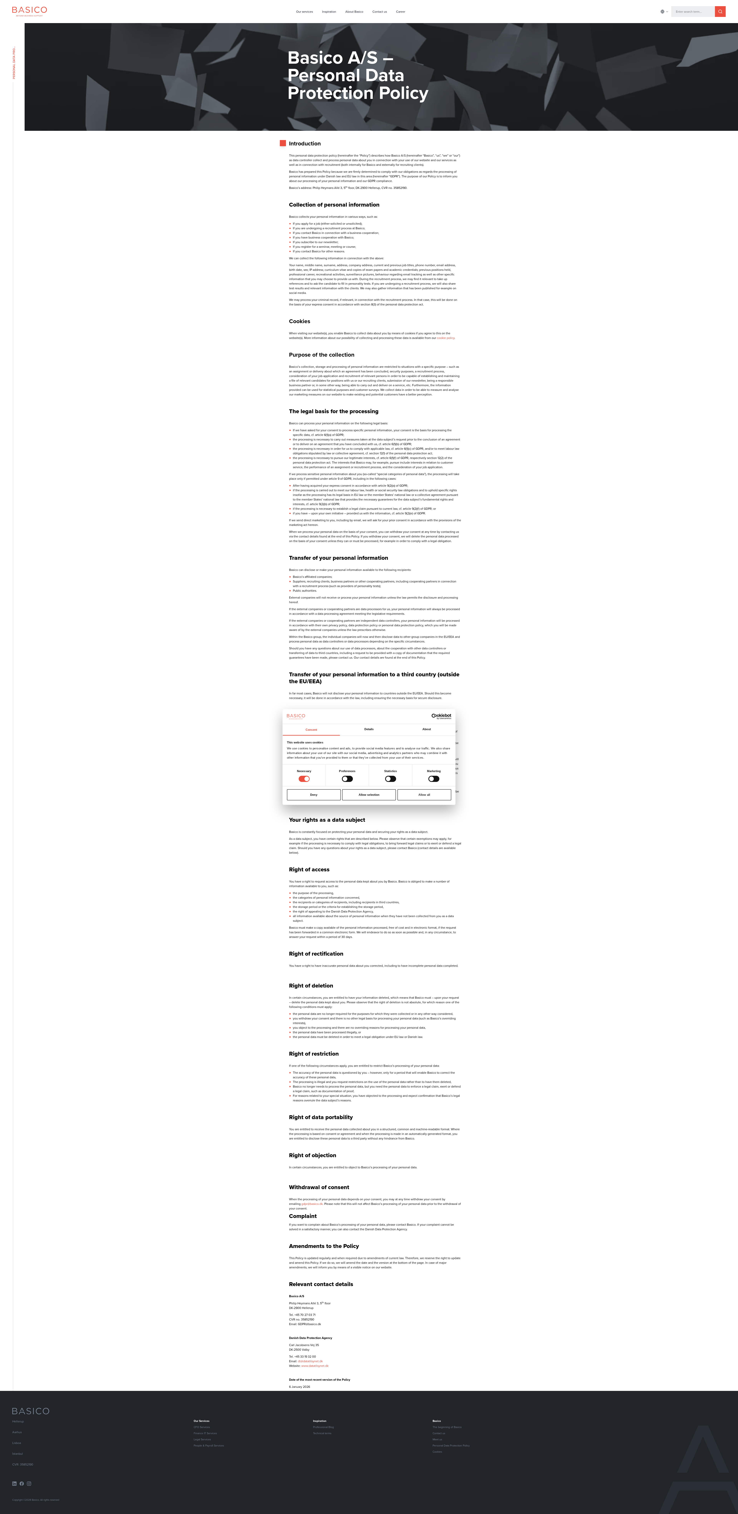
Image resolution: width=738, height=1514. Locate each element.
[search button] (720, 11)
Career (400, 11)
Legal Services (202, 1439)
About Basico (354, 11)
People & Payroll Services (209, 1445)
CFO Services (202, 1427)
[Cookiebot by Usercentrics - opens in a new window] (434, 716)
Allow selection (369, 794)
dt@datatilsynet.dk (310, 1361)
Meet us (437, 1439)
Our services (304, 11)
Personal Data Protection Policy (451, 1445)
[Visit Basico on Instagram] (29, 1483)
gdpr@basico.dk (312, 1204)
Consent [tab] (311, 729)
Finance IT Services (205, 1433)
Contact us (379, 11)
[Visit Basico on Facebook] (22, 1483)
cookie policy (446, 338)
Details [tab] (369, 729)
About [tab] (426, 729)
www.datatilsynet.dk (314, 1366)
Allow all (424, 794)
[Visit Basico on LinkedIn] (14, 1483)
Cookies (437, 1452)
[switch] (347, 779)
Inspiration (329, 11)
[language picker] (664, 11)
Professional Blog (323, 1427)
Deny (313, 794)
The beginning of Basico (447, 1427)
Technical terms (322, 1433)
